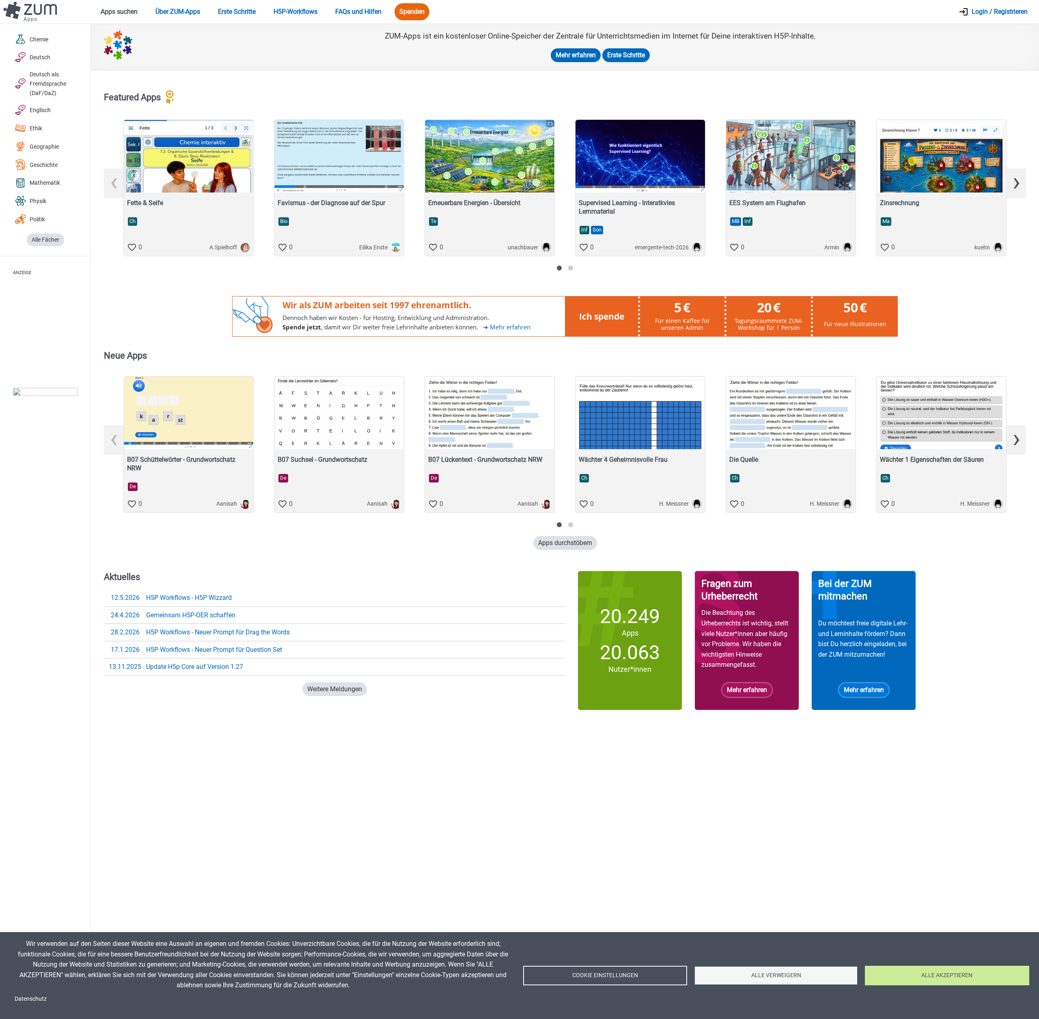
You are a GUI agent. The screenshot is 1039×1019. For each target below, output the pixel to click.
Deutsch (40, 57)
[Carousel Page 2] (570, 268)
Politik (37, 219)
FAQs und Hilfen (358, 11)
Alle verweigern (776, 975)
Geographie (44, 146)
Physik (38, 201)
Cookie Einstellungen (605, 975)
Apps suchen (119, 11)
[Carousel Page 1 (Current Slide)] (559, 268)
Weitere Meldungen (334, 689)
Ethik (36, 128)
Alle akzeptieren (946, 975)
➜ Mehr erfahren (506, 327)
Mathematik (45, 183)
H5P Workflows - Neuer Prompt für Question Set (196, 649)
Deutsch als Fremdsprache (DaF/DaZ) (48, 84)
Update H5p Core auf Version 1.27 (176, 667)
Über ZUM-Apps (177, 11)
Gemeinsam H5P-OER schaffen (173, 615)
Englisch (40, 110)
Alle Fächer (45, 239)
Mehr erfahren (576, 55)
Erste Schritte (237, 11)
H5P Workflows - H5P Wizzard (171, 597)
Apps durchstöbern (565, 543)
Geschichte (44, 165)
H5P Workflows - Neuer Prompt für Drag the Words (200, 632)
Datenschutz (31, 998)
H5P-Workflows (295, 11)
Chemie (39, 39)
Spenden (412, 11)
